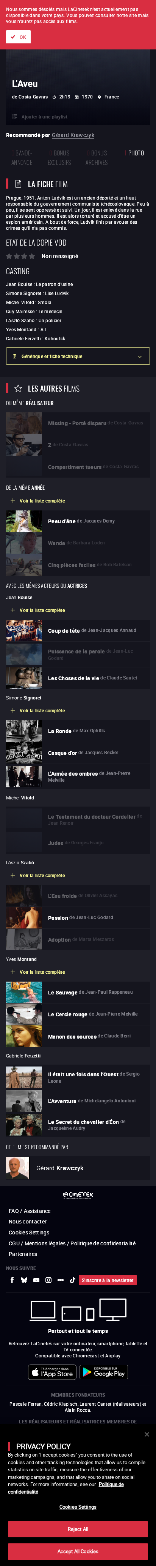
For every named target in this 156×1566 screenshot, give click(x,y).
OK (23, 37)
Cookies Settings (78, 1506)
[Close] (147, 1434)
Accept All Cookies (78, 1551)
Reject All (78, 1529)
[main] (78, 1495)
